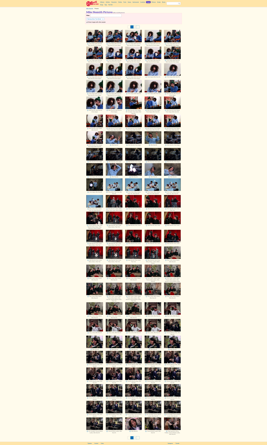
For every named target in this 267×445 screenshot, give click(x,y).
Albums (102, 2)
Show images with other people (97, 22)
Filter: (88, 15)
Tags (106, 4)
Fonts (124, 2)
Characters (114, 2)
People (148, 2)
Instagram (170, 443)
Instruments (136, 2)
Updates (90, 443)
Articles (108, 2)
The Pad (110, 4)
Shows (163, 2)
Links (102, 443)
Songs (101, 4)
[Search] (179, 3)
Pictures (154, 2)
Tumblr (177, 443)
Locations (142, 2)
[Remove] (102, 19)
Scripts (159, 2)
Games (129, 2)
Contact (96, 443)
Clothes (120, 2)
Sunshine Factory (92, 3)
